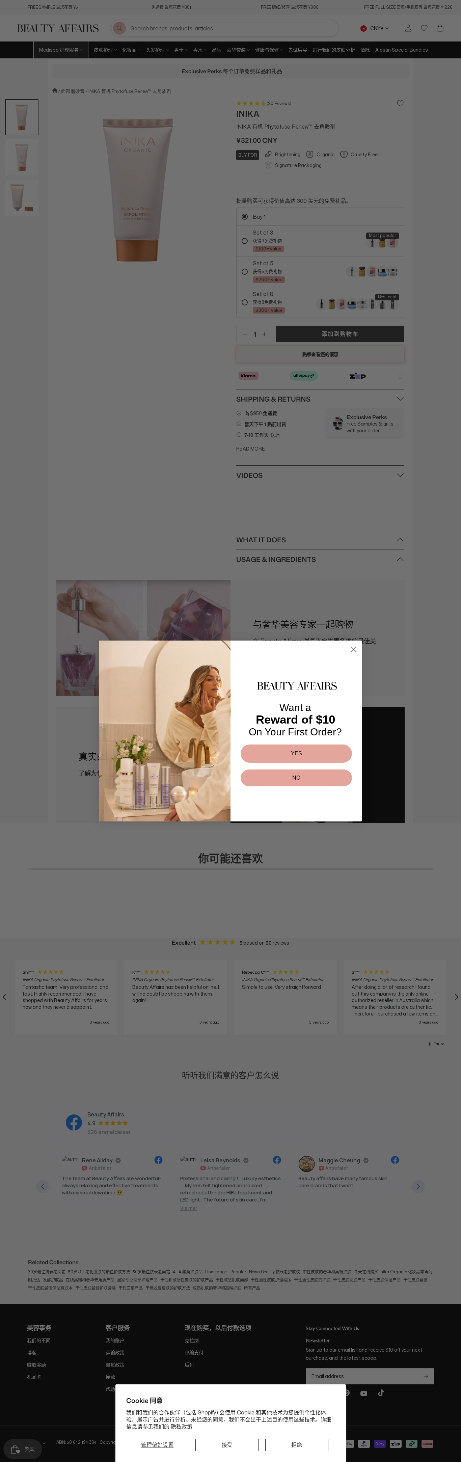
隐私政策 (181, 1426)
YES (296, 753)
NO (296, 778)
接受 (227, 1445)
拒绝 (296, 1445)
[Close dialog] (353, 649)
